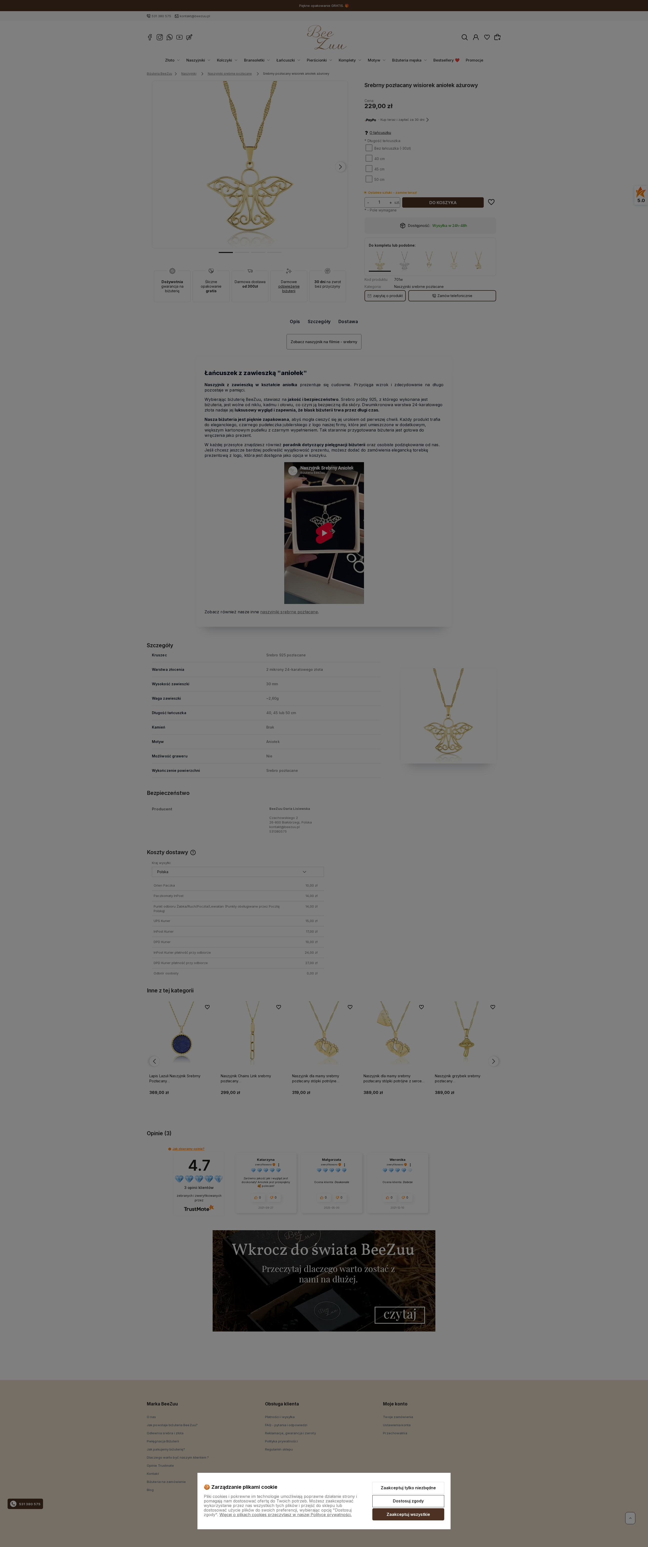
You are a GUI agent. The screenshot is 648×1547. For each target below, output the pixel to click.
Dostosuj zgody (408, 1500)
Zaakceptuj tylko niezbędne (408, 1487)
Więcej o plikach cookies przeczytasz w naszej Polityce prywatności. (285, 1514)
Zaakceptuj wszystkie (408, 1514)
